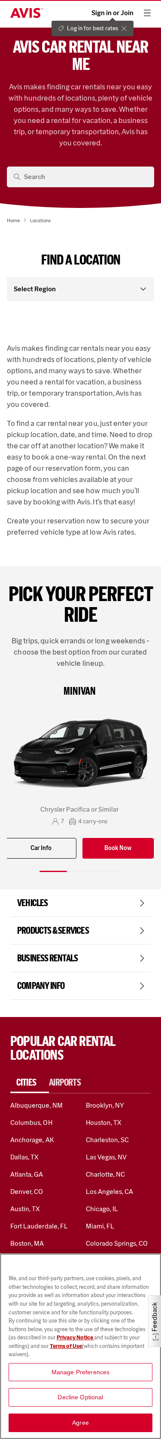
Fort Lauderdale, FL (39, 1226)
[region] (80, 1346)
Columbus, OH (31, 1122)
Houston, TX (104, 1122)
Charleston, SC (107, 1140)
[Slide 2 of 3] (80, 871)
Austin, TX (25, 1209)
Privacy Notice (75, 1337)
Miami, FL (100, 1226)
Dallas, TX (24, 1157)
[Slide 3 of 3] (108, 871)
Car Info (41, 848)
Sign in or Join (112, 12)
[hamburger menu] (147, 12)
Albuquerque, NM (36, 1105)
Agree (80, 1422)
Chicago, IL (102, 1209)
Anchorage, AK (32, 1140)
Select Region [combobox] (35, 289)
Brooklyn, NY (105, 1105)
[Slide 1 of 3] (53, 871)
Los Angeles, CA (110, 1191)
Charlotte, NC (105, 1174)
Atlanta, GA (26, 1174)
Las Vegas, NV (106, 1157)
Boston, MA (27, 1243)
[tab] (29, 1082)
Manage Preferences (81, 1372)
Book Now (117, 848)
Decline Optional (80, 1397)
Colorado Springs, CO (117, 1243)
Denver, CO (26, 1191)
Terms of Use (66, 1346)
